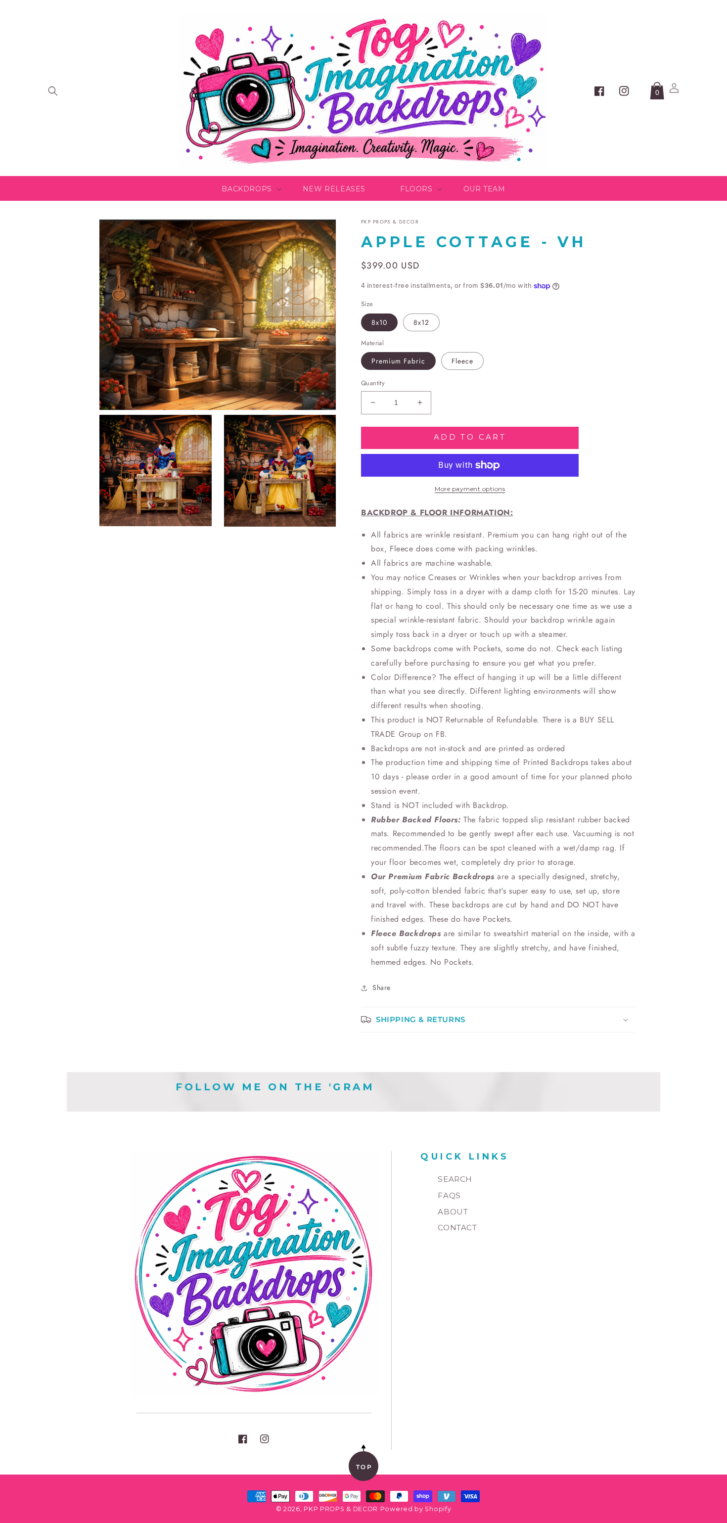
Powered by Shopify (416, 1509)
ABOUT (453, 1211)
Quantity (373, 383)
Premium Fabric (398, 361)
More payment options (470, 489)
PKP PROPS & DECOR (341, 1509)
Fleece (462, 361)
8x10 (379, 322)
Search (455, 1179)
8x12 (421, 322)
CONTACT (457, 1227)
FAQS (449, 1195)
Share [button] (381, 987)
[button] (53, 91)
